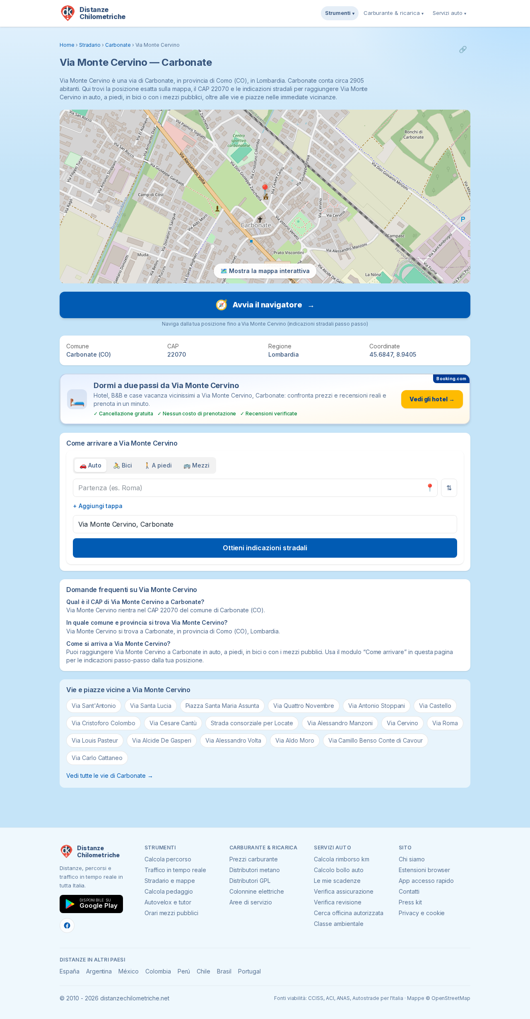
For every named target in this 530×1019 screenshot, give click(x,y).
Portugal (249, 971)
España (70, 971)
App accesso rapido (426, 880)
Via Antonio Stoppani (376, 705)
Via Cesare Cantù (173, 722)
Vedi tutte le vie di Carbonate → (109, 775)
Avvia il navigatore (265, 305)
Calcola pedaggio (169, 891)
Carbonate (118, 45)
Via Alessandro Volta (233, 740)
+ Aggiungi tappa (98, 505)
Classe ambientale (338, 923)
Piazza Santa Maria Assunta (223, 705)
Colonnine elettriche (256, 891)
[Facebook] (67, 925)
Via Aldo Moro (294, 740)
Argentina (99, 971)
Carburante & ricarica (394, 13)
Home (67, 45)
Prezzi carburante (253, 859)
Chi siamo (412, 859)
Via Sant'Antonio (94, 705)
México (128, 971)
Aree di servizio (250, 902)
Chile (203, 971)
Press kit (410, 902)
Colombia (158, 971)
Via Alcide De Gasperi (161, 740)
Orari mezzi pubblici (171, 912)
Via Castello (435, 705)
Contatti (409, 891)
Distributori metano (254, 869)
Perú (184, 971)
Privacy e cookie (422, 912)
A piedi (158, 465)
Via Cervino (402, 722)
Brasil (224, 971)
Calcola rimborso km (341, 859)
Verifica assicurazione (343, 891)
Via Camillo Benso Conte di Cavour (375, 740)
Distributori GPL (249, 880)
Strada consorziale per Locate (252, 722)
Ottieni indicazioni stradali (265, 548)
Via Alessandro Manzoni (340, 722)
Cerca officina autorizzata (348, 912)
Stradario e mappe (170, 880)
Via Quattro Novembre (303, 705)
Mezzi (196, 465)
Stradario (90, 45)
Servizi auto (449, 13)
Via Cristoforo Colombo (103, 722)
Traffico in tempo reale (175, 869)
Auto (90, 465)
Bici (122, 465)
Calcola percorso (168, 859)
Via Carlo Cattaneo (97, 757)
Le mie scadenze (337, 880)
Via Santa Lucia (150, 705)
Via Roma (445, 722)
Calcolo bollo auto (338, 869)
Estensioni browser (424, 869)
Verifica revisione (337, 902)
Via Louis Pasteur (95, 740)
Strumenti (339, 13)
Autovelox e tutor (168, 902)
